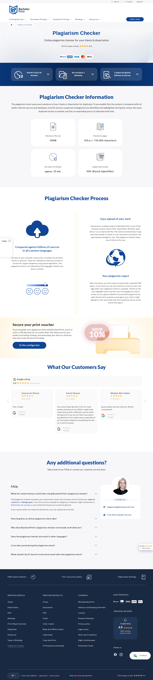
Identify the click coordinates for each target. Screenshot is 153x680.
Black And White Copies (53, 629)
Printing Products (53, 595)
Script (45, 618)
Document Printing (38, 19)
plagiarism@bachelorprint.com (120, 507)
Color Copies (48, 624)
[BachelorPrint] (19, 14)
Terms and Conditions (87, 635)
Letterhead (47, 635)
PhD (9, 613)
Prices (45, 602)
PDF (45, 613)
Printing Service (16, 595)
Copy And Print (49, 640)
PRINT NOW (135, 19)
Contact (129, 2)
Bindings (79, 19)
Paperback (12, 629)
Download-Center (86, 646)
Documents (48, 607)
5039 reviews (35, 383)
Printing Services (16, 19)
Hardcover (12, 635)
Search (116, 2)
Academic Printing (61, 19)
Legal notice (83, 629)
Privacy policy (84, 624)
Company (83, 595)
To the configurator (29, 345)
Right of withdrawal (86, 640)
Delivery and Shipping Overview (92, 607)
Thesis (10, 602)
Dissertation (13, 607)
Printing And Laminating (53, 646)
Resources (93, 19)
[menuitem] (13, 676)
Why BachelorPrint (86, 602)
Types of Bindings (15, 640)
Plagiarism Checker (16, 646)
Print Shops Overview (17, 624)
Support (140, 2)
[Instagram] (121, 654)
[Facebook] (115, 654)
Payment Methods (86, 618)
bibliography (27, 502)
